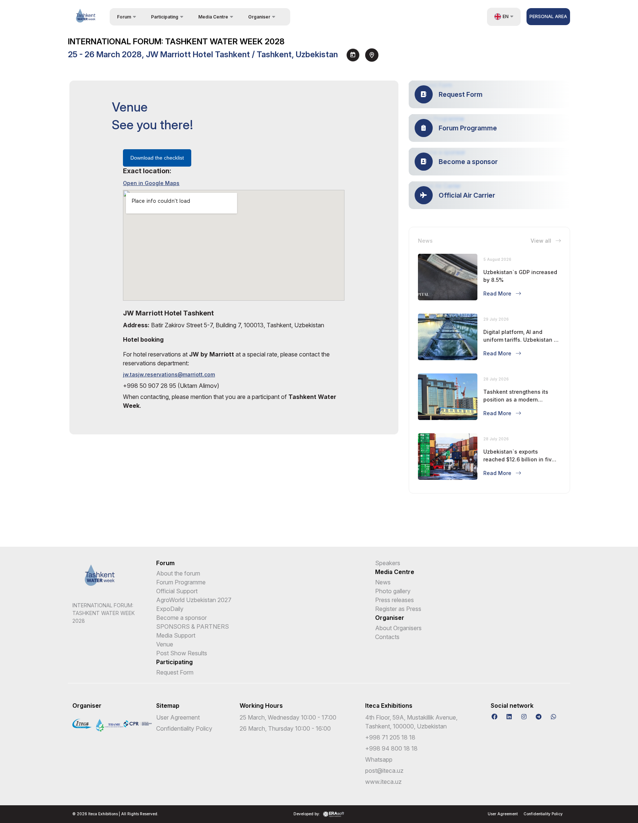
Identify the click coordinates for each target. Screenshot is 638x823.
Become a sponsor (181, 617)
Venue (164, 644)
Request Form (174, 672)
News (383, 582)
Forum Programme (181, 582)
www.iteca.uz (383, 781)
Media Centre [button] (213, 17)
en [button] (505, 16)
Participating (174, 662)
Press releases (394, 600)
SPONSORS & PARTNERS (192, 626)
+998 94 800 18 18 (391, 748)
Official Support (177, 591)
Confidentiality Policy (184, 728)
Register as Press (398, 608)
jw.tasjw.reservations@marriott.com (169, 374)
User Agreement (178, 717)
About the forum (178, 573)
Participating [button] (164, 17)
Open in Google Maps (151, 183)
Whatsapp (378, 759)
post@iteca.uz (384, 770)
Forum (165, 563)
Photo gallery (393, 591)
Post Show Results (181, 653)
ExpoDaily (169, 608)
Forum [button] (124, 17)
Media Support (175, 635)
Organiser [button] (259, 17)
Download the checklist (157, 158)
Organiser (389, 617)
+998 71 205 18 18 (390, 737)
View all (542, 241)
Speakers (387, 563)
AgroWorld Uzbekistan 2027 (193, 600)
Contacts (387, 637)
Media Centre (394, 572)
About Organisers (398, 628)
